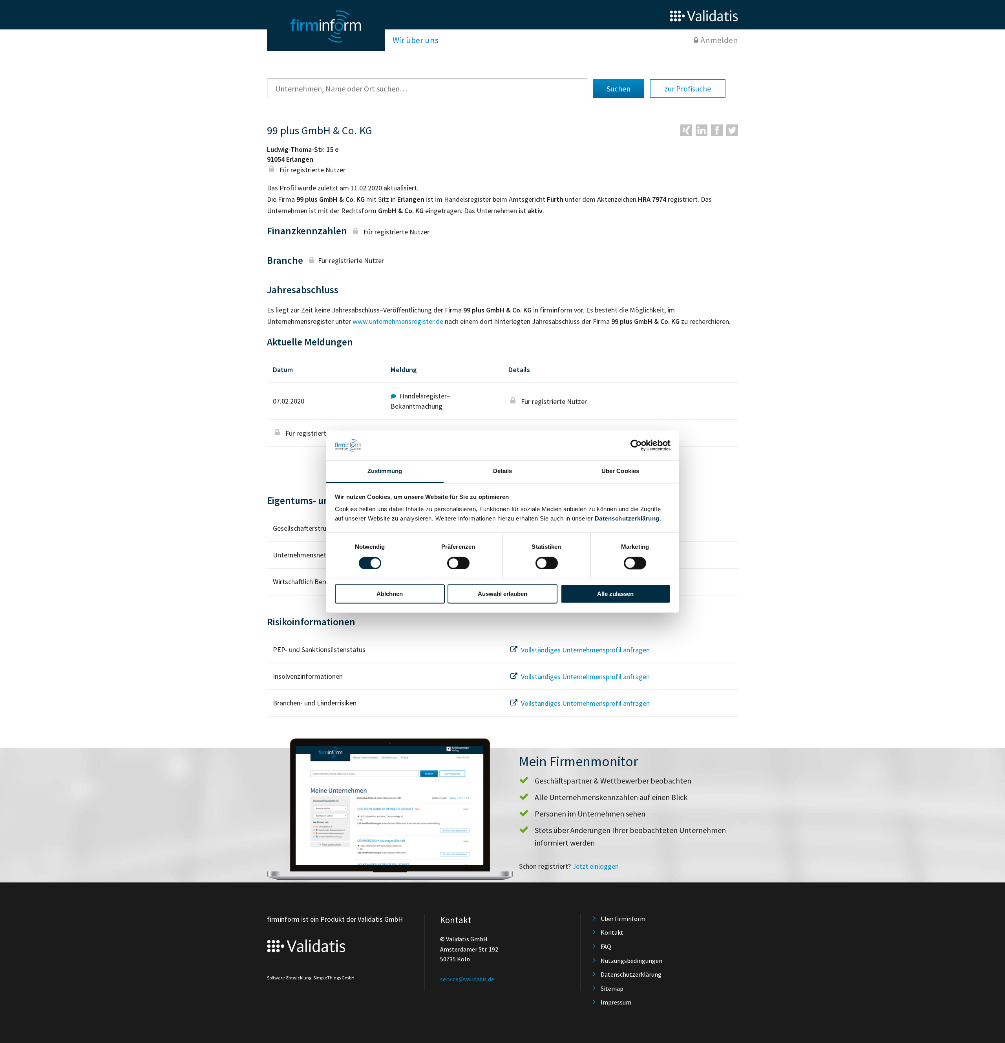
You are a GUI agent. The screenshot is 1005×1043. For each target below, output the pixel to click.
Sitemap (612, 988)
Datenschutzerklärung (627, 518)
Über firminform (623, 918)
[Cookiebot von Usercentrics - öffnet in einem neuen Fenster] (636, 445)
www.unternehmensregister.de (398, 321)
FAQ (606, 946)
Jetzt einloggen (595, 866)
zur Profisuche (687, 88)
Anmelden (719, 40)
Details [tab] (502, 471)
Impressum (616, 1002)
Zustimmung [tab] (384, 471)
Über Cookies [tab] (620, 471)
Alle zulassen (615, 594)
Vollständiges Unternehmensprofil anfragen (584, 649)
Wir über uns (416, 40)
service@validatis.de (467, 979)
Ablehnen (389, 594)
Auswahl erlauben (502, 594)
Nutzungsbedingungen (631, 960)
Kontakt (612, 932)
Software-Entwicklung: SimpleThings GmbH (310, 978)
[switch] (458, 563)
